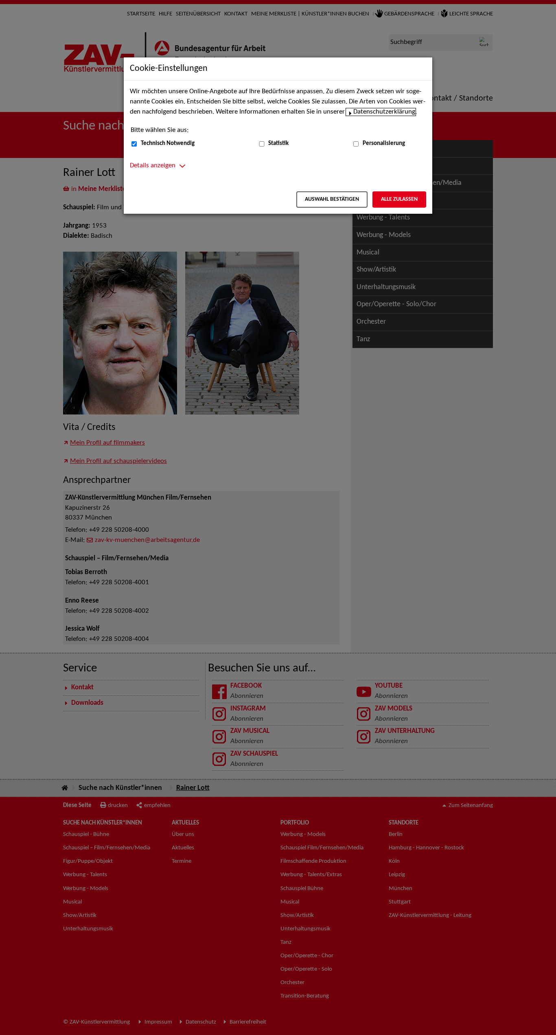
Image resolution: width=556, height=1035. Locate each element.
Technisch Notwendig (168, 143)
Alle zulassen (399, 199)
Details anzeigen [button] (152, 165)
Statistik (278, 143)
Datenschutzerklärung (384, 112)
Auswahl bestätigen (332, 199)
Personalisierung (384, 143)
